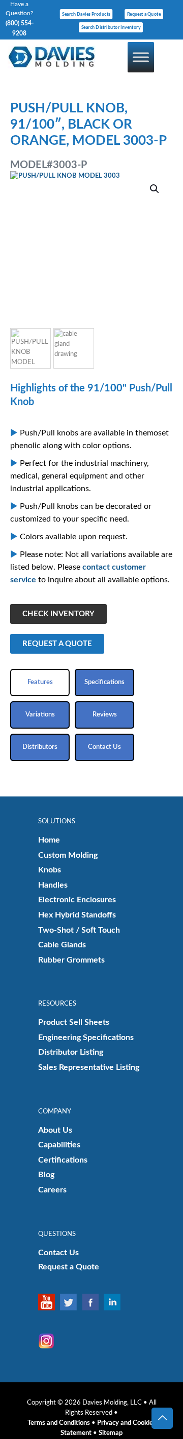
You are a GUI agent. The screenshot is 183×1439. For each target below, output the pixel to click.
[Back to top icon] (162, 1418)
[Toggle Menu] (141, 57)
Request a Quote (68, 1267)
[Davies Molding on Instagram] (49, 1341)
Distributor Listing (70, 1052)
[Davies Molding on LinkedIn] (115, 1302)
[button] (155, 189)
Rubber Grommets (71, 960)
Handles (53, 885)
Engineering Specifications (86, 1037)
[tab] (40, 682)
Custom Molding (68, 855)
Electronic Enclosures (77, 900)
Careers (52, 1190)
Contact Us (58, 1253)
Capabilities (59, 1145)
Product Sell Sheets (73, 1022)
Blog (46, 1175)
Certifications (62, 1160)
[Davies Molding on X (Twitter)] (71, 1302)
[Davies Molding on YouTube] (49, 1302)
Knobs (49, 870)
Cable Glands (62, 945)
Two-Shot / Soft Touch (79, 930)
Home (49, 840)
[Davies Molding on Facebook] (93, 1302)
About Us (55, 1130)
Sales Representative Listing (88, 1067)
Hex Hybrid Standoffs (77, 915)
